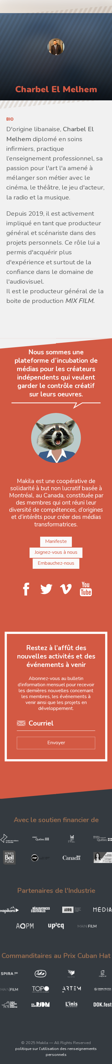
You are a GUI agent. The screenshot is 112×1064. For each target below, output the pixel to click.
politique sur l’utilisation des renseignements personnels (56, 1051)
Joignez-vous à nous (56, 552)
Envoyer (56, 742)
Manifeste (56, 541)
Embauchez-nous (56, 563)
